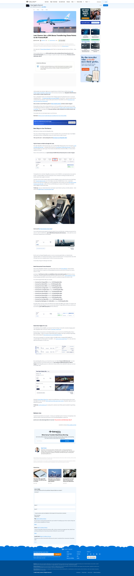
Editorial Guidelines (97, 572)
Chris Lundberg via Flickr (71, 425)
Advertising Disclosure (65, 46)
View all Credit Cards (95, 22)
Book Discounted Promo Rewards (42, 266)
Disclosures (78, 572)
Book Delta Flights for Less (40, 325)
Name (35, 505)
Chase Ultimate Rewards (45, 49)
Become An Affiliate (70, 558)
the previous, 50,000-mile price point (63, 147)
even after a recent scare (56, 329)
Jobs (77, 556)
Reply (35, 524)
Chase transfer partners (56, 103)
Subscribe (58, 554)
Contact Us (79, 551)
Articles (38, 9)
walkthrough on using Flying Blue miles (45, 189)
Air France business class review (45, 228)
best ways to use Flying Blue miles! (60, 137)
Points (47, 9)
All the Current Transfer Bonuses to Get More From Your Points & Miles (52, 115)
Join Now (67, 440)
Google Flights (69, 553)
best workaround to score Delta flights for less (53, 334)
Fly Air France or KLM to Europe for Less (44, 143)
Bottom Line (37, 413)
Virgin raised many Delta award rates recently (55, 401)
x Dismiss (100, 5)
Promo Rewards (64, 268)
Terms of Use (90, 572)
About (68, 551)
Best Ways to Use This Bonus (42, 128)
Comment (36, 492)
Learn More (44, 6)
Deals (42, 9)
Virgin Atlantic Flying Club (43, 399)
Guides (78, 558)
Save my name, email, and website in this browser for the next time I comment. (50, 513)
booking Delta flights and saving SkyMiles (51, 98)
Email (35, 509)
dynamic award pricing (40, 181)
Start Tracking (85, 69)
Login (106, 1)
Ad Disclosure (99, 1)
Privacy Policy (84, 572)
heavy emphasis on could (70, 275)
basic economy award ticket (61, 338)
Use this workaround (42, 405)
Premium (78, 553)
